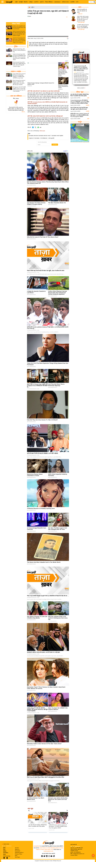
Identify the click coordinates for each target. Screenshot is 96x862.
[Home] (29, 7)
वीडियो (4, 851)
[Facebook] (67, 21)
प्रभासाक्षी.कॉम (37, 846)
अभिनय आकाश (30, 38)
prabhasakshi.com (48, 851)
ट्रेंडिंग (16, 47)
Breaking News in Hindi (57, 847)
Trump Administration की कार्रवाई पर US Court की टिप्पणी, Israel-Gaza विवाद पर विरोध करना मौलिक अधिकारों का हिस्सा (79, 102)
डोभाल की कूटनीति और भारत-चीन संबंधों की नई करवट (82, 11)
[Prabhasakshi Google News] (67, 38)
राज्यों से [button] (36, 2)
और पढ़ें (23, 111)
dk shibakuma (43, 138)
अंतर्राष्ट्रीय (21, 2)
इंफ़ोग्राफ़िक (5, 852)
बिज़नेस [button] (25, 2)
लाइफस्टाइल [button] (57, 2)
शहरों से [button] (41, 2)
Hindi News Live (48, 849)
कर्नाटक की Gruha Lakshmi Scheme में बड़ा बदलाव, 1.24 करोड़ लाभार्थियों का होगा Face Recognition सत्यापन (58, 826)
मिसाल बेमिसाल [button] (48, 2)
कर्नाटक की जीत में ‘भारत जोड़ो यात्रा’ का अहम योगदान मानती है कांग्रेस (46, 91)
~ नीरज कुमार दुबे (80, 22)
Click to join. (42, 130)
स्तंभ (79, 7)
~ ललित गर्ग (79, 14)
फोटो (4, 849)
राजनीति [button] (72, 2)
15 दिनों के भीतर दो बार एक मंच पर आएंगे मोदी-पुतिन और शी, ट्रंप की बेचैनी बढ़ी (83, 26)
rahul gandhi (51, 138)
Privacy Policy (18, 854)
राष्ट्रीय (16, 2)
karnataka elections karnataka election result (39, 135)
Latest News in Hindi (44, 847)
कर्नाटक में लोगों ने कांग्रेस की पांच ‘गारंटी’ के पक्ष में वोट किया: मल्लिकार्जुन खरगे (48, 116)
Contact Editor (74, 855)
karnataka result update (57, 135)
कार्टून (4, 854)
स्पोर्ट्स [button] (30, 2)
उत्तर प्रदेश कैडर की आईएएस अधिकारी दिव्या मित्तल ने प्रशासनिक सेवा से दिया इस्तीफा (37, 825)
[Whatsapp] (38, 128)
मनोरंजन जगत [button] (65, 2)
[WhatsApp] (67, 26)
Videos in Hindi (40, 849)
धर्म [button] (77, 2)
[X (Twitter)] (67, 23)
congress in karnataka (34, 138)
